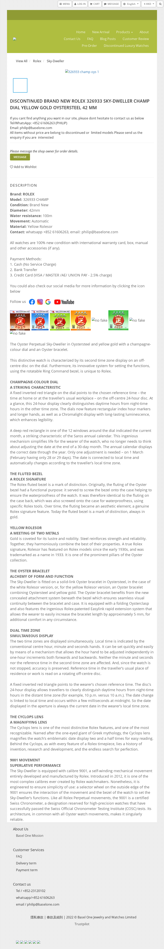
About (144, 32)
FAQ (90, 39)
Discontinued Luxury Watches (126, 45)
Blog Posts (108, 39)
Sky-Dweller (55, 61)
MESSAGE (20, 157)
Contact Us (72, 39)
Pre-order (89, 45)
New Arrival (100, 32)
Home (80, 32)
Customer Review (136, 39)
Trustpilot (82, 924)
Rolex (37, 61)
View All (21, 61)
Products (123, 32)
